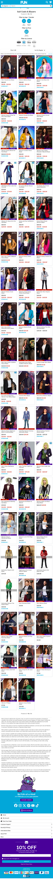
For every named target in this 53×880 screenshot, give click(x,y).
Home (4, 815)
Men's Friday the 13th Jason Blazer (26, 670)
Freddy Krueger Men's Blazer (44, 362)
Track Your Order (7, 821)
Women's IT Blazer (6, 703)
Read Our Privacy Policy (26, 864)
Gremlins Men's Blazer (24, 395)
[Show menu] (2, 2)
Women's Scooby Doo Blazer (26, 115)
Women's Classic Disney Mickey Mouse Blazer (25, 292)
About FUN (3, 833)
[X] (24, 805)
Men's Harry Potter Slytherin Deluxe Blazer (44, 637)
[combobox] (30, 6)
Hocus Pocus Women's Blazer (44, 395)
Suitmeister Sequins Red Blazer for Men (43, 570)
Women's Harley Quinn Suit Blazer (8, 670)
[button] (50, 2)
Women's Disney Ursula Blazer (7, 292)
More (2, 837)
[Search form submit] (50, 6)
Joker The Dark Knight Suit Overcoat (25, 467)
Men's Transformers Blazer (7, 80)
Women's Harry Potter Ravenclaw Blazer (6, 637)
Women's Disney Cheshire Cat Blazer (44, 257)
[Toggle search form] (47, 2)
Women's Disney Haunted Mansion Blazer (43, 431)
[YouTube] (33, 805)
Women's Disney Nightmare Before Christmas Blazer (8, 431)
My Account (6, 818)
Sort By (39, 50)
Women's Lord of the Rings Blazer (25, 537)
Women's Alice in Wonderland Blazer (6, 537)
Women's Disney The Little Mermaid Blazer (43, 327)
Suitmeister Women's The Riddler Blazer (7, 604)
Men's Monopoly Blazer (25, 603)
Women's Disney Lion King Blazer (25, 637)
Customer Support (5, 824)
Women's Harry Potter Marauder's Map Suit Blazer (43, 151)
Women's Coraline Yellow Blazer (25, 151)
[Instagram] (20, 805)
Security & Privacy (5, 827)
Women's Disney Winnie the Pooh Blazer (8, 151)
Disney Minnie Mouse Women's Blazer (42, 222)
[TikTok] (37, 805)
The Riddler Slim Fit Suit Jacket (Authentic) (43, 186)
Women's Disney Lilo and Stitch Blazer (43, 116)
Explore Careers (26, 800)
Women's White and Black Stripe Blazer (43, 502)
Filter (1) (12, 50)
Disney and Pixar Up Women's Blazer (26, 222)
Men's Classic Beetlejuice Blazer (7, 467)
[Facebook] (15, 805)
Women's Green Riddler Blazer (25, 703)
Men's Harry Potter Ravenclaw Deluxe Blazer (7, 327)
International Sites (5, 830)
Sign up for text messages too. (11, 858)
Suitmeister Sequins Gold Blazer (7, 570)
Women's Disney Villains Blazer (25, 257)
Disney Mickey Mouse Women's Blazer (42, 537)
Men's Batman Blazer (42, 603)
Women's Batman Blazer (25, 80)
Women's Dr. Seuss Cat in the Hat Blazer (8, 222)
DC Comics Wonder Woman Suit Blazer (26, 186)
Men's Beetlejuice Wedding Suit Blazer (8, 502)
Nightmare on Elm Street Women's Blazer (25, 570)
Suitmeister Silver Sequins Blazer (43, 292)
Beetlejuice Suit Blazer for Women (25, 502)
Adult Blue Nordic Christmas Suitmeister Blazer (26, 431)
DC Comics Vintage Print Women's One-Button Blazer (8, 396)
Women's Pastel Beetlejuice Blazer (44, 670)
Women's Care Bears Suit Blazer (43, 80)
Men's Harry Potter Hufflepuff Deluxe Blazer (8, 257)
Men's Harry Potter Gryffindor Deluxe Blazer (8, 363)
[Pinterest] (28, 805)
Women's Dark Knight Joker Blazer (43, 467)
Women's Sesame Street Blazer (25, 327)
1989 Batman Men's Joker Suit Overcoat (8, 186)
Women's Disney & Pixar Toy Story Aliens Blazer (8, 116)
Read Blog (27, 810)
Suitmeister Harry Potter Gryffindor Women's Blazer (25, 363)
